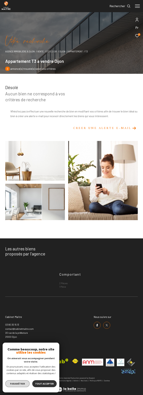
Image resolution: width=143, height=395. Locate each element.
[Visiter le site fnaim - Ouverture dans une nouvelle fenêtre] (75, 361)
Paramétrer (17, 383)
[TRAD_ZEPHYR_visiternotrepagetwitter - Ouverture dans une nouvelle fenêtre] (106, 325)
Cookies (107, 381)
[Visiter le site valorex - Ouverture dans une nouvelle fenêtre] (120, 362)
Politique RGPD (96, 381)
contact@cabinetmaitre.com (19, 328)
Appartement (75, 51)
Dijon (62, 51)
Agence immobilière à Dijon (20, 51)
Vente (40, 51)
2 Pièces (63, 283)
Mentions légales (65, 381)
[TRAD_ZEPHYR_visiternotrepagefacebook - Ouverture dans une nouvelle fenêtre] (97, 325)
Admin (76, 381)
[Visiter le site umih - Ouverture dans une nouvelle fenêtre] (110, 362)
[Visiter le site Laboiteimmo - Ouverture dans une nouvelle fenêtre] (71, 387)
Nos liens (84, 381)
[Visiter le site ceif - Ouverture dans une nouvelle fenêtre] (131, 362)
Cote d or (51, 51)
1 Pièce (62, 286)
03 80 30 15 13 (12, 324)
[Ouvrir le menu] (137, 6)
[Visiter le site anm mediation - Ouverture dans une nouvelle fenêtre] (92, 362)
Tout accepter (44, 383)
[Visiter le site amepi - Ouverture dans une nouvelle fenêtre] (128, 371)
